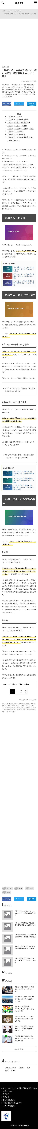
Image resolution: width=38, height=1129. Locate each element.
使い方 (9, 888)
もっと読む (19, 1049)
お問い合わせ (7, 1091)
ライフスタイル (10, 1067)
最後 (25, 691)
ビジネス (22, 1067)
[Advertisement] (19, 40)
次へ (21, 691)
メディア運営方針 (9, 1106)
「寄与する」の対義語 (15, 131)
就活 (28, 1067)
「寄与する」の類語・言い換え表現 (20, 128)
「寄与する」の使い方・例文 (18, 119)
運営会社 (6, 1097)
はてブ (31, 104)
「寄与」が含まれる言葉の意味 (18, 122)
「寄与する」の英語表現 (16, 134)
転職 (7, 1070)
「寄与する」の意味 (14, 116)
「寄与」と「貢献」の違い (17, 125)
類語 (8, 893)
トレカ (13, 1070)
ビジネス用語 (5, 66)
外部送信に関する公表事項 (12, 1103)
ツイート (19, 104)
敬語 (31, 888)
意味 (20, 888)
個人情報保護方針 (9, 1100)
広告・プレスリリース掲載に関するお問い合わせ (20, 1088)
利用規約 (6, 1094)
